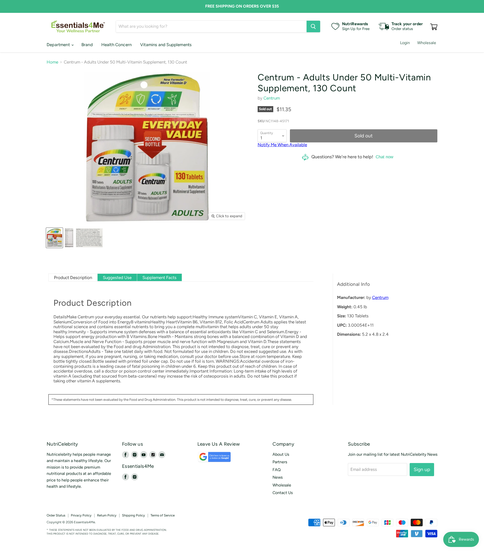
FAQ (277, 469)
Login (405, 42)
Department (59, 44)
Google (209, 459)
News (278, 477)
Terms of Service (162, 515)
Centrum (271, 98)
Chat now (384, 157)
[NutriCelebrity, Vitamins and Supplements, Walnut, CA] (277, 522)
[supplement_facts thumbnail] (69, 238)
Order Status (56, 515)
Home (52, 62)
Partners (280, 461)
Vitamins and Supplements (166, 44)
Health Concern (116, 44)
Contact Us (283, 492)
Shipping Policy (133, 515)
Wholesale (426, 42)
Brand (87, 44)
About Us (281, 454)
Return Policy (106, 515)
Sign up (422, 469)
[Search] (313, 26)
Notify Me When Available (282, 144)
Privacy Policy (81, 515)
